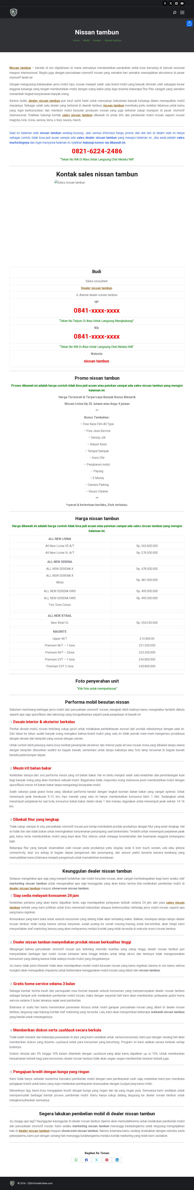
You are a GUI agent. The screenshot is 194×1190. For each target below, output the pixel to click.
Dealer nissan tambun (96, 288)
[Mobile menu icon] (182, 12)
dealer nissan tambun (44, 101)
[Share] (189, 23)
